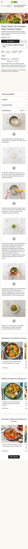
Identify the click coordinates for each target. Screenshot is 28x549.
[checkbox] (1, 37)
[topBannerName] (14, 10)
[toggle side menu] (2, 2)
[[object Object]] (21, 41)
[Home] (2, 6)
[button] (14, 100)
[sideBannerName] (14, 82)
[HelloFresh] (14, 2)
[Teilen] (25, 41)
